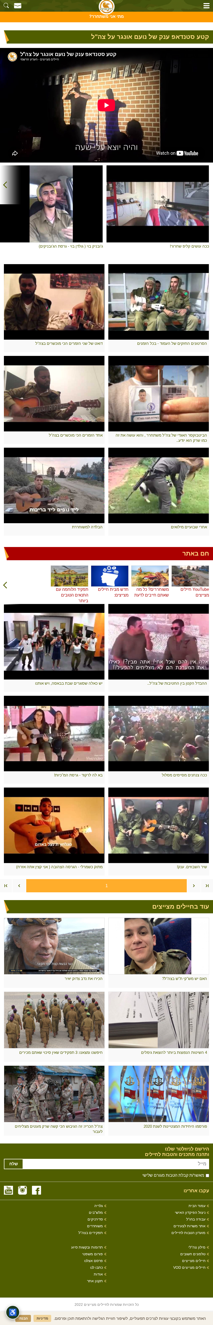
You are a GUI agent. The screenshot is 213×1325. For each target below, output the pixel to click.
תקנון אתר (95, 1281)
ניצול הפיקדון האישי (190, 1213)
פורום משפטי (92, 1254)
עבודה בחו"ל (195, 1219)
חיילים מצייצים (193, 1261)
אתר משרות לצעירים (189, 1226)
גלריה (98, 1206)
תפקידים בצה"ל (90, 1233)
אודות (98, 1274)
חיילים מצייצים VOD (189, 1268)
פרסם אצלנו (93, 1261)
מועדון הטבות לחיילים (188, 1233)
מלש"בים (96, 1213)
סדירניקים (95, 1219)
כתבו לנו (96, 1268)
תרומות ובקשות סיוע (87, 1247)
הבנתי (23, 1318)
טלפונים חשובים (192, 1254)
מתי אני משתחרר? (106, 16)
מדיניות (42, 1318)
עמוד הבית (197, 1206)
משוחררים (95, 1226)
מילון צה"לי (196, 1247)
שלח (13, 1164)
